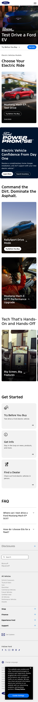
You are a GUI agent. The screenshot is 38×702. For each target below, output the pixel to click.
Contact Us (4, 675)
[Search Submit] (4, 557)
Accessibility (5, 677)
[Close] (30, 669)
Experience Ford (8, 620)
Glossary (4, 672)
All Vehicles (6, 576)
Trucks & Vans (6, 583)
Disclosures (8, 546)
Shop (4, 609)
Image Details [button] (7, 119)
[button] (31, 47)
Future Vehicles (7, 592)
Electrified (5, 587)
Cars (3, 585)
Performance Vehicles (9, 599)
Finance (5, 615)
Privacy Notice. (20, 689)
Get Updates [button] (10, 634)
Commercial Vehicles (9, 590)
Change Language (11, 662)
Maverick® (6, 566)
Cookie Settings (18, 696)
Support (5, 626)
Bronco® (5, 563)
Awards (4, 602)
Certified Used (6, 595)
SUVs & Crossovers (8, 580)
